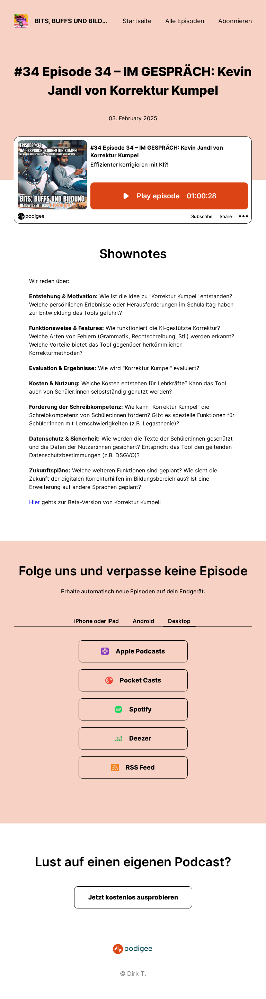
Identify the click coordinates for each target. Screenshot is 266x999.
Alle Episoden (184, 21)
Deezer (140, 738)
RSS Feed (140, 767)
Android (143, 621)
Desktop (179, 621)
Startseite (137, 21)
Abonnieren (235, 21)
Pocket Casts (140, 680)
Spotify (140, 709)
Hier (34, 502)
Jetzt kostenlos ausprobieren (133, 897)
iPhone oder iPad (96, 621)
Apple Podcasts (140, 651)
